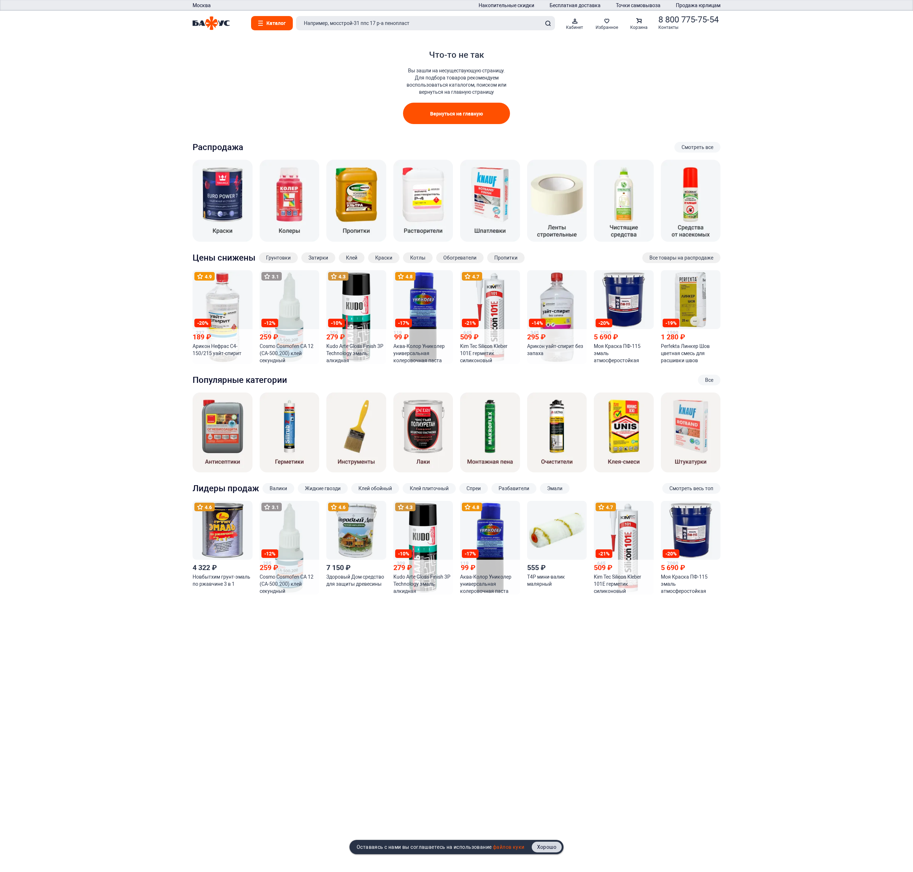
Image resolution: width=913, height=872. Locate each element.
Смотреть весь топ (691, 488)
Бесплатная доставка (575, 5)
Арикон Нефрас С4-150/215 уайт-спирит (217, 349)
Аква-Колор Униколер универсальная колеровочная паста (419, 353)
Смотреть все (697, 147)
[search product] (547, 23)
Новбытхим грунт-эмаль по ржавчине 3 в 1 (221, 580)
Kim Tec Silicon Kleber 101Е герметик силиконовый (483, 353)
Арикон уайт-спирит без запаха (555, 349)
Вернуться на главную (456, 113)
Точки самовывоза (638, 5)
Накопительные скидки (506, 5)
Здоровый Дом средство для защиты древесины (355, 580)
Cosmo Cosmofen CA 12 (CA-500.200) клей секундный (286, 353)
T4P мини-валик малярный (546, 580)
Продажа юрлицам (698, 5)
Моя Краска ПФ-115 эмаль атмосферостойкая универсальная (617, 353)
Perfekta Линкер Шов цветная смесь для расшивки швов (685, 353)
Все (709, 380)
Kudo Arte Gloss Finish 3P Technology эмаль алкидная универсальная (354, 353)
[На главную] (211, 23)
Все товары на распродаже (681, 258)
